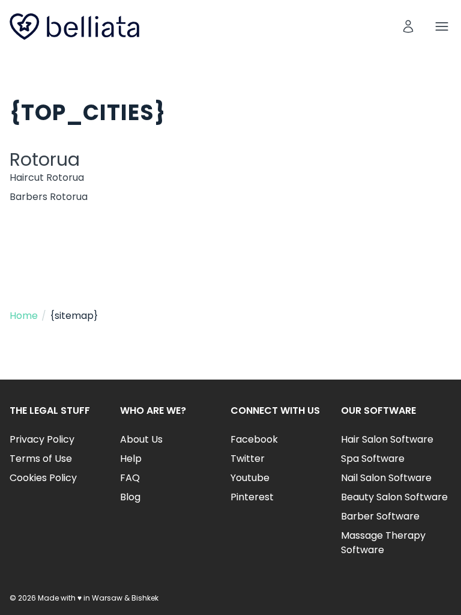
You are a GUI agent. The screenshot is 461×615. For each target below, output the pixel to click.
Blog (130, 497)
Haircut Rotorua (47, 177)
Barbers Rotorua (49, 197)
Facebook (254, 439)
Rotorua (45, 159)
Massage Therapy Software (383, 543)
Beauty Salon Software (394, 497)
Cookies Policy (43, 478)
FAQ (130, 478)
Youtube (250, 478)
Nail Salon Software (386, 478)
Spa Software (373, 458)
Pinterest (252, 497)
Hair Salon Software (387, 439)
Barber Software (380, 516)
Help (131, 458)
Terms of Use (41, 458)
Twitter (247, 458)
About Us (141, 439)
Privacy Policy (42, 439)
